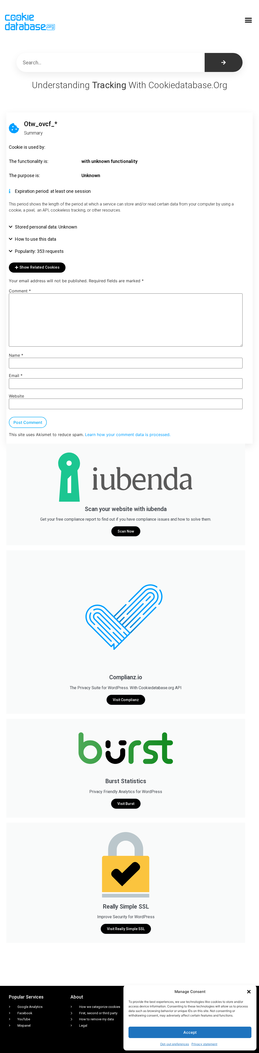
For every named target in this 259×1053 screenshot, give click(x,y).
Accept (190, 1032)
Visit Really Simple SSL (126, 929)
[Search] (224, 62)
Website (16, 396)
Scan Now (126, 531)
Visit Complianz (126, 700)
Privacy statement (204, 1044)
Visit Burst (125, 804)
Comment (20, 291)
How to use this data (35, 239)
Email (16, 375)
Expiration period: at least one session (53, 191)
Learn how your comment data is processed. (127, 434)
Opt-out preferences (174, 1044)
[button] (248, 991)
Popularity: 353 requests (39, 251)
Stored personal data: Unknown (46, 227)
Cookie (16, 147)
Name (16, 355)
